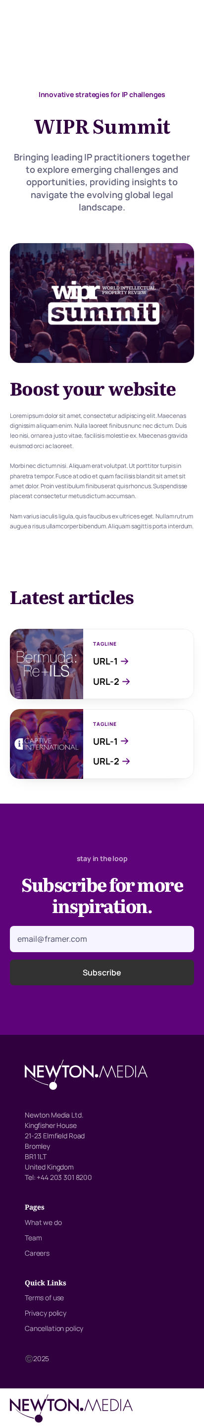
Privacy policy (45, 1313)
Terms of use (44, 1297)
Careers (37, 1253)
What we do (43, 1222)
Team (33, 1237)
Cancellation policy (54, 1328)
